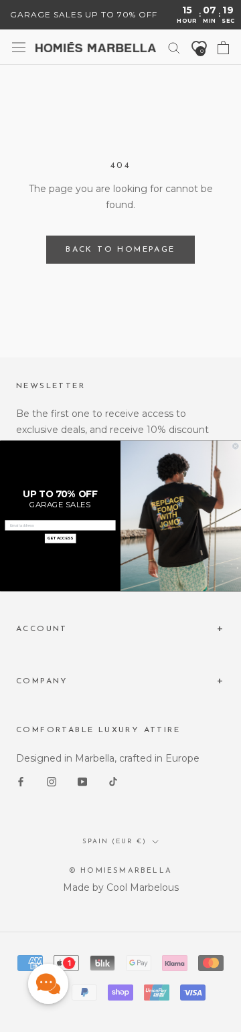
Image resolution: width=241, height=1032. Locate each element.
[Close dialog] (235, 446)
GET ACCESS (60, 538)
